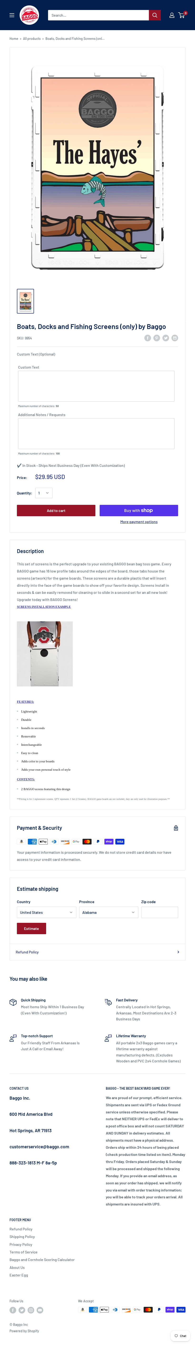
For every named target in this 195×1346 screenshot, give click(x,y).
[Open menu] (12, 15)
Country (23, 901)
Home (14, 39)
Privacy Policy (21, 1244)
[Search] (155, 15)
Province (86, 901)
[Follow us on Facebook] (13, 1310)
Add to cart (56, 510)
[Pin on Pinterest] (156, 337)
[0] (182, 15)
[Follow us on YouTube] (40, 1310)
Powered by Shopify (24, 1331)
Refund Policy (27, 952)
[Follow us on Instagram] (31, 1310)
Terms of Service (24, 1252)
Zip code (148, 901)
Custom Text (28, 367)
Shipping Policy (22, 1236)
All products (32, 39)
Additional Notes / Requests (41, 414)
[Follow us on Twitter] (22, 1310)
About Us (17, 1267)
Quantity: (24, 493)
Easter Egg (19, 1275)
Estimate (31, 928)
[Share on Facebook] (147, 337)
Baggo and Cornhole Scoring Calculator (42, 1259)
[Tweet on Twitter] (165, 337)
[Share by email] (174, 337)
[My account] (172, 15)
